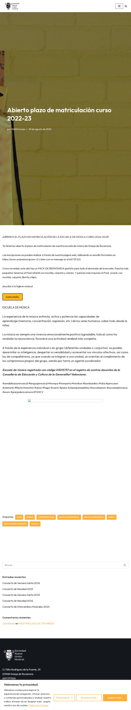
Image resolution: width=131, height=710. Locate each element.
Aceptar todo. (115, 697)
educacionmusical (69, 517)
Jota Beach (8, 623)
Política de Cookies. (39, 705)
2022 (19, 517)
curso (29, 517)
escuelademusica (94, 517)
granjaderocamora (15, 524)
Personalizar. (63, 697)
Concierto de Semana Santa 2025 (21, 594)
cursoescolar (46, 517)
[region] (65, 695)
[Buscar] (126, 6)
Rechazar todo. (89, 697)
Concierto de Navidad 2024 (17, 600)
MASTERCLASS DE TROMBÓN (36, 623)
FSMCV (111, 517)
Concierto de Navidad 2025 (17, 589)
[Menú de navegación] (119, 6)
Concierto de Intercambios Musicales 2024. (26, 606)
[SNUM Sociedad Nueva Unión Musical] (12, 6)
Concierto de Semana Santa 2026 (21, 583)
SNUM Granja (18, 129)
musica (35, 524)
